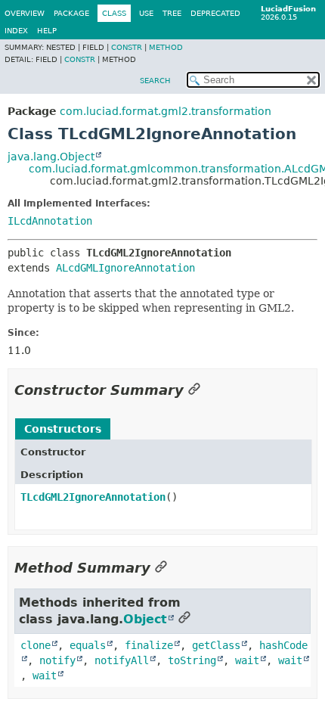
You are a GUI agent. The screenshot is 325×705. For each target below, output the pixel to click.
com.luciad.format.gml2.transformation (165, 111)
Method (166, 47)
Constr (126, 47)
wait (247, 660)
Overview (25, 13)
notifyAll (121, 660)
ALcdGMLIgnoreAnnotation (125, 268)
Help (47, 30)
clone (35, 645)
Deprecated (215, 13)
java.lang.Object (51, 157)
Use (146, 13)
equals (88, 645)
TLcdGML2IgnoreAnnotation (93, 497)
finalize (149, 645)
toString (192, 660)
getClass (216, 645)
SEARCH (155, 80)
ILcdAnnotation (50, 221)
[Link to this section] (194, 390)
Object (145, 619)
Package (71, 13)
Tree (171, 13)
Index (16, 30)
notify (57, 660)
